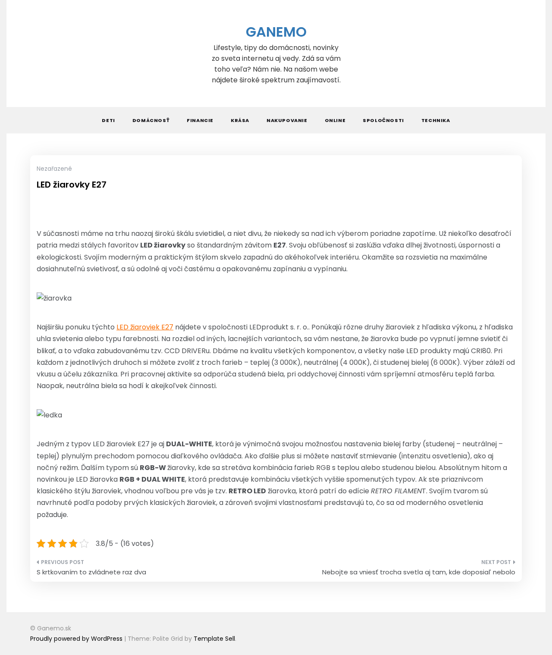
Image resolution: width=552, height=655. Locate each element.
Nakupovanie (287, 120)
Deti (108, 120)
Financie (200, 120)
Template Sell (214, 638)
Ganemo (276, 31)
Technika (435, 120)
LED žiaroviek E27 (144, 327)
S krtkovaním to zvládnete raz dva (91, 572)
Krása (240, 120)
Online (335, 120)
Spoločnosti (383, 120)
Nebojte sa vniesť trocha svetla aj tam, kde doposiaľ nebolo (418, 572)
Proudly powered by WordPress (77, 638)
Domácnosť (150, 120)
